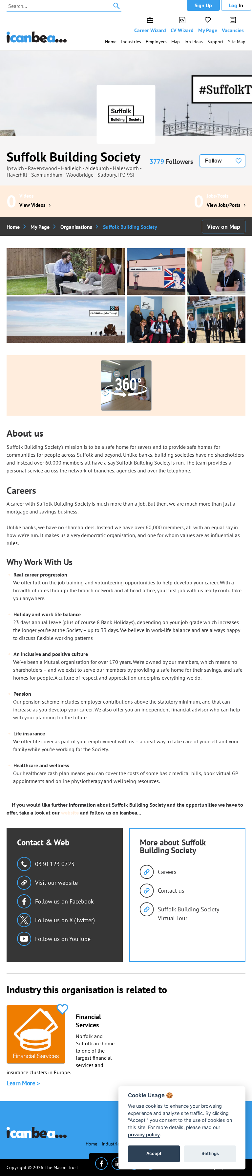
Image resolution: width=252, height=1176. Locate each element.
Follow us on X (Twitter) (65, 920)
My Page (207, 30)
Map (175, 42)
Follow (213, 160)
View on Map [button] (223, 226)
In (236, 5)
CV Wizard (182, 30)
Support (215, 42)
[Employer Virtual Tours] (126, 385)
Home (110, 42)
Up (203, 5)
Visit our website (56, 882)
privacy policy (144, 1134)
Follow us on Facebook (64, 901)
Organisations (76, 227)
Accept (153, 1153)
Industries (131, 42)
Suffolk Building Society (73, 156)
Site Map (236, 42)
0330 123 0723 (54, 864)
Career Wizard (150, 30)
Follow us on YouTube (63, 939)
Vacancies (233, 30)
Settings (210, 1153)
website (70, 812)
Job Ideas (193, 42)
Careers (167, 872)
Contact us (171, 890)
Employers (156, 42)
